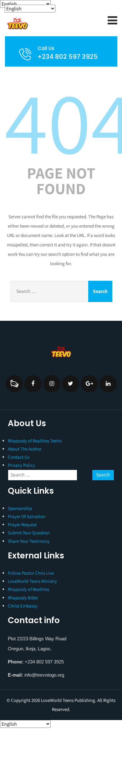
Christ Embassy (23, 606)
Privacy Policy (21, 465)
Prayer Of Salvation (26, 516)
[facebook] (33, 383)
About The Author (25, 449)
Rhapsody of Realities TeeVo (35, 441)
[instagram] (51, 383)
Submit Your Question (29, 533)
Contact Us (18, 457)
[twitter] (70, 383)
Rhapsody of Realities (28, 589)
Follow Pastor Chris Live (31, 573)
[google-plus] (89, 383)
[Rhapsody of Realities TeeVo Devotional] (47, 24)
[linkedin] (108, 383)
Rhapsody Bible (23, 598)
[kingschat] (14, 383)
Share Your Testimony (28, 541)
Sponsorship (20, 508)
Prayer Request (22, 524)
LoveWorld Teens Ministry (32, 581)
